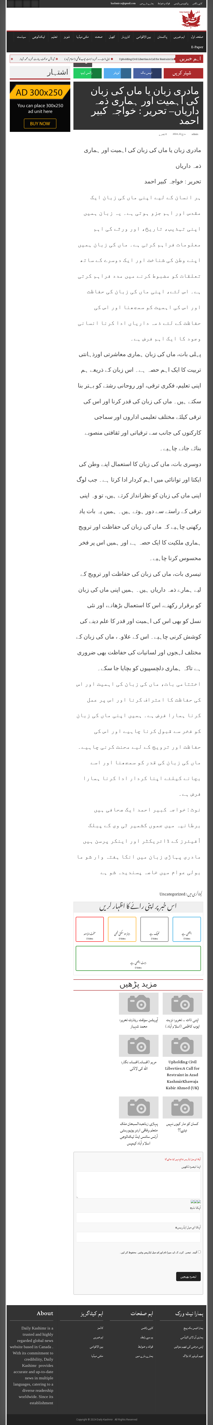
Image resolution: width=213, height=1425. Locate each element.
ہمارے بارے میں (147, 3)
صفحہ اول (197, 36)
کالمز (100, 1328)
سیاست (21, 36)
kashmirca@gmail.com (123, 3)
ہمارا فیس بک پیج (193, 1328)
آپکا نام (195, 1207)
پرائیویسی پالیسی (181, 3)
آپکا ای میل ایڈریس (188, 1227)
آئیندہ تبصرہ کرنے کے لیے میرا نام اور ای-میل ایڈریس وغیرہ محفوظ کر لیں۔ (158, 1252)
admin (195, 134)
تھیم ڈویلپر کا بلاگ (193, 1356)
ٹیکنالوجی (38, 36)
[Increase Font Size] (82, 135)
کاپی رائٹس (197, 3)
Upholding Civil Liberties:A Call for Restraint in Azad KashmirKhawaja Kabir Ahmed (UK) (182, 1075)
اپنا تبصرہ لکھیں (191, 1166)
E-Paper (197, 47)
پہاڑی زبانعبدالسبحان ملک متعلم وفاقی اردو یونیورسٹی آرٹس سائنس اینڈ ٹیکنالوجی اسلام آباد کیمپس (139, 1133)
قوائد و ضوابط (164, 3)
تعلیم (54, 36)
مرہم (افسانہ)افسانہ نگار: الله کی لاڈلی (138, 1065)
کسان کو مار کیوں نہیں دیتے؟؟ (182, 1127)
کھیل (112, 36)
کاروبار (125, 36)
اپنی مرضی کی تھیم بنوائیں (188, 1347)
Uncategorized (172, 895)
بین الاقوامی (143, 36)
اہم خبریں (179, 36)
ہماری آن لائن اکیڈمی (192, 1337)
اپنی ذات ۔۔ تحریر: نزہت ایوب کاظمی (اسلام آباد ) (100, 59)
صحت (99, 36)
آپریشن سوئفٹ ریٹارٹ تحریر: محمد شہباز (50, 59)
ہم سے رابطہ (146, 1337)
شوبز (67, 36)
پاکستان (162, 36)
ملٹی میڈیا (82, 36)
